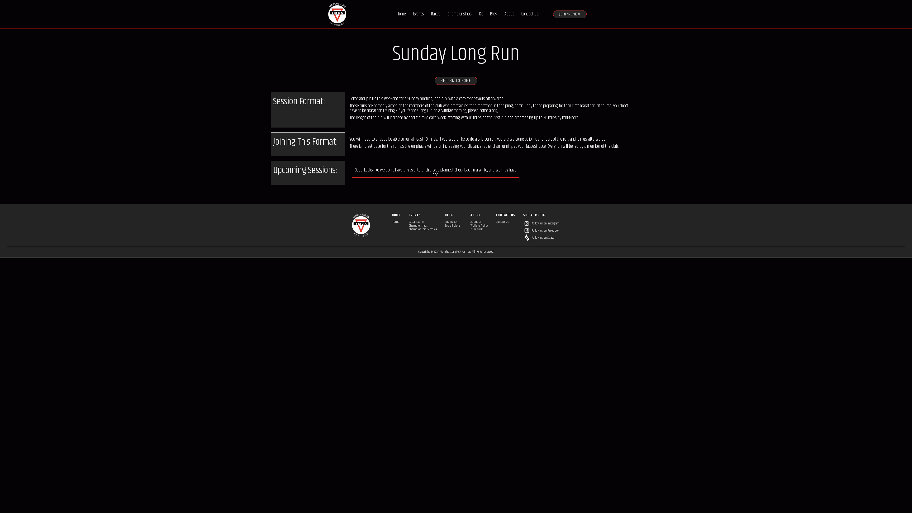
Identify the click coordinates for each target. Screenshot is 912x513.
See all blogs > (453, 226)
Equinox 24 (451, 222)
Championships (460, 14)
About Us (475, 222)
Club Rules (476, 229)
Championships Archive (423, 229)
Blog (493, 14)
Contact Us (502, 222)
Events (418, 14)
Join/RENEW (569, 14)
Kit (481, 14)
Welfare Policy (479, 226)
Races (436, 14)
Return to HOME (456, 80)
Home (401, 14)
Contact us (530, 14)
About (509, 14)
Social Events (416, 222)
